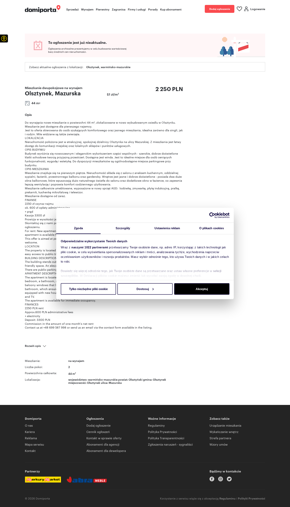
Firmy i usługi (137, 9)
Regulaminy (156, 425)
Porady (153, 9)
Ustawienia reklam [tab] (167, 228)
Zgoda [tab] (78, 228)
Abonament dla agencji (102, 444)
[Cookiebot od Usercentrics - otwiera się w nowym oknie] (212, 215)
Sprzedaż (72, 9)
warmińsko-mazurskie (103, 379)
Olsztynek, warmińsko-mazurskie (108, 67)
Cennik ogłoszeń (98, 432)
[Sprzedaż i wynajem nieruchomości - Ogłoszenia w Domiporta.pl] (42, 9)
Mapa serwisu (34, 444)
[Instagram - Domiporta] (220, 479)
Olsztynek (93, 382)
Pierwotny (102, 9)
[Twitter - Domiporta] (229, 479)
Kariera (30, 432)
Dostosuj (143, 288)
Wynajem (87, 9)
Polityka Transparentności (166, 438)
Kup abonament (170, 9)
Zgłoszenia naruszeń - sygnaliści (170, 444)
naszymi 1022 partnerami (89, 247)
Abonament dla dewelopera (106, 451)
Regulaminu (227, 498)
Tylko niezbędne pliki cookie (88, 288)
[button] (4, 38)
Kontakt (30, 451)
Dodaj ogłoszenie (219, 8)
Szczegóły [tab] (123, 228)
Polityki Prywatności (251, 498)
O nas (29, 425)
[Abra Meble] (87, 480)
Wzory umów (219, 444)
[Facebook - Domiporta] (212, 479)
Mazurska (115, 382)
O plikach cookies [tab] (211, 228)
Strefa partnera (220, 438)
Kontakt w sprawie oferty (104, 438)
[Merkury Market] (43, 480)
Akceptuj (202, 288)
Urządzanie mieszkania (225, 425)
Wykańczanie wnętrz (224, 432)
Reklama (31, 438)
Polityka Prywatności (162, 432)
